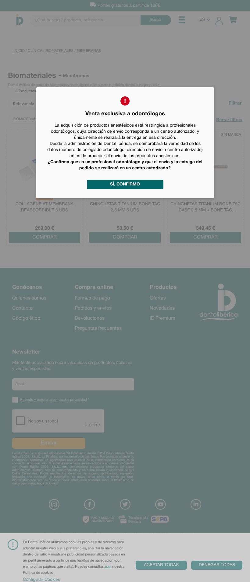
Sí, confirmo (125, 184)
